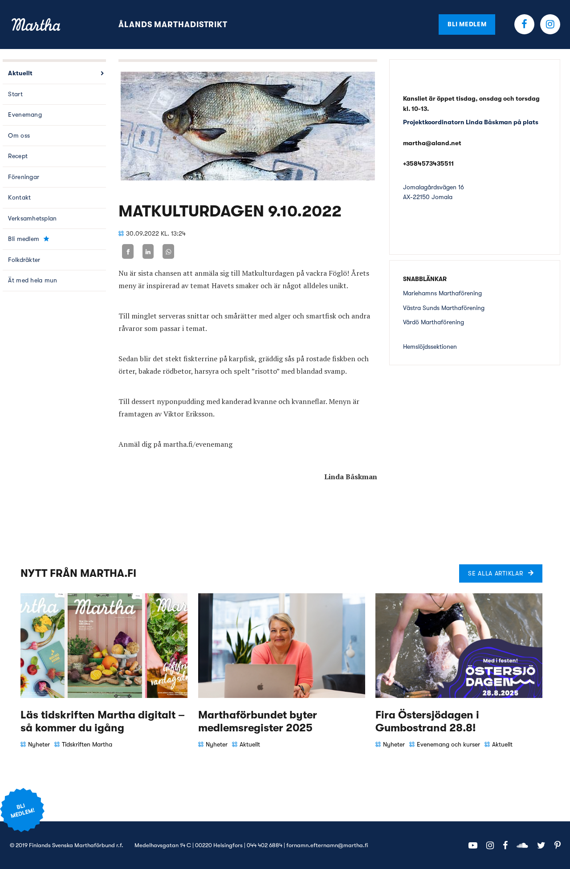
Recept (18, 155)
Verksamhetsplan (32, 218)
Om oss (19, 135)
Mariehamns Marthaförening (442, 293)
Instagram (550, 24)
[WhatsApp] (168, 251)
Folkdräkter (24, 259)
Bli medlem (467, 24)
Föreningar (23, 176)
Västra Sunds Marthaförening (443, 307)
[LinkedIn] (148, 251)
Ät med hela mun (32, 280)
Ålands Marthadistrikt (173, 24)
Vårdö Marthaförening (433, 322)
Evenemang (25, 114)
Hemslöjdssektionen (430, 346)
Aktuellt (20, 73)
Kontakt (19, 197)
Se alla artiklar (495, 573)
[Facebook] (128, 251)
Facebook (524, 24)
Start (15, 94)
